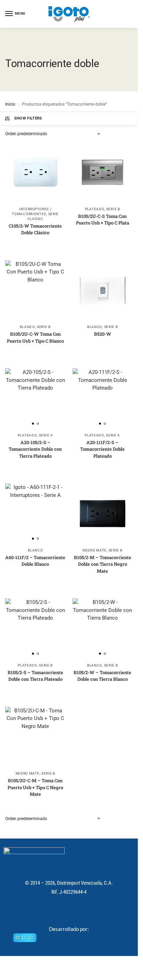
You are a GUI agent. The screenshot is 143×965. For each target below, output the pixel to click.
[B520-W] (103, 290)
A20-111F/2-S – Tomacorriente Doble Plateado (102, 449)
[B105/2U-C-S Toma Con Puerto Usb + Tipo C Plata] (103, 172)
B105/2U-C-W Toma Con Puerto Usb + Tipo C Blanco (35, 337)
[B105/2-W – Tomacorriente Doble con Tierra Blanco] (103, 628)
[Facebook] (62, 912)
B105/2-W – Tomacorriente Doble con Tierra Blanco (102, 675)
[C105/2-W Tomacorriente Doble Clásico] (35, 172)
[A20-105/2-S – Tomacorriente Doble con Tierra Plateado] (35, 398)
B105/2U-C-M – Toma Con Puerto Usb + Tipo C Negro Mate (35, 787)
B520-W (102, 334)
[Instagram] (76, 912)
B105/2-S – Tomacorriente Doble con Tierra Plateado (35, 675)
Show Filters (28, 118)
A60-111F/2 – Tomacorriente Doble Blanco (35, 560)
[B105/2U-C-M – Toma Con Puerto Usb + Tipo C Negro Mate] (35, 737)
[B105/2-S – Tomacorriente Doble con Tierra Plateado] (35, 628)
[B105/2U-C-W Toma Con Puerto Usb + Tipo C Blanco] (35, 290)
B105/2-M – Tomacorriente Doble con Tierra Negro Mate (102, 564)
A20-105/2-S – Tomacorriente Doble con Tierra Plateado (35, 449)
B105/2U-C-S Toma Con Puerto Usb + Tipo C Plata (102, 219)
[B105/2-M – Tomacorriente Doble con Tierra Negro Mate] (103, 513)
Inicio (10, 104)
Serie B (113, 209)
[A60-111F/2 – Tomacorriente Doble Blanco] (35, 513)
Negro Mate (95, 550)
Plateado (94, 209)
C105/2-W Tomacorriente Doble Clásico (35, 229)
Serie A (46, 435)
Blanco (27, 327)
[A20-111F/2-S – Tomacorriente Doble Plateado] (103, 398)
